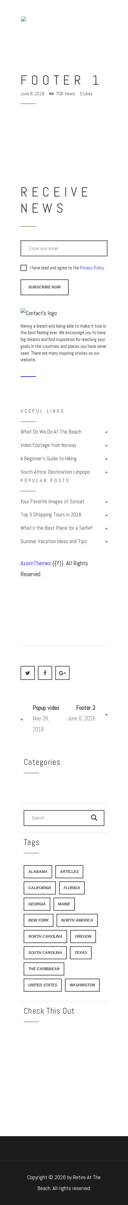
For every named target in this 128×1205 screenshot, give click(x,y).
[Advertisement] (64, 1069)
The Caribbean (44, 969)
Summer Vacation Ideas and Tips (54, 541)
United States (42, 985)
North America (77, 920)
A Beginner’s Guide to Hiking (49, 458)
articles (69, 872)
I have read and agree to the (67, 268)
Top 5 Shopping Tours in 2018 (51, 514)
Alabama (38, 872)
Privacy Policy (92, 268)
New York (38, 920)
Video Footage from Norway (48, 445)
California (39, 888)
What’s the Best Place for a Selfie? (57, 528)
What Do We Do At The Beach (51, 432)
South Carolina (45, 953)
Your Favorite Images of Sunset (53, 501)
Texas (81, 953)
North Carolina (45, 936)
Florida (72, 888)
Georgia (37, 904)
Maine (64, 904)
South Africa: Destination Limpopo (55, 472)
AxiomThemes (36, 563)
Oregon (83, 936)
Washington (82, 985)
